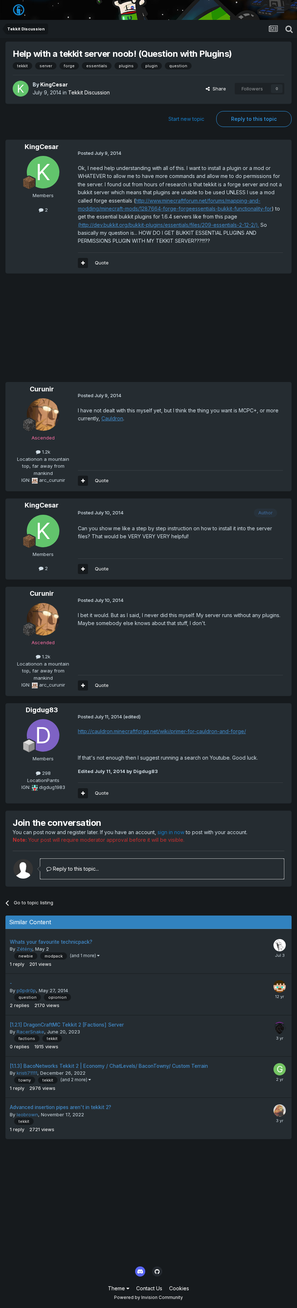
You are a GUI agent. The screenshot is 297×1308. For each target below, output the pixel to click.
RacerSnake (30, 1032)
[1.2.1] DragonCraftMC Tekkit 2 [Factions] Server (67, 1025)
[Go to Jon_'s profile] (279, 1110)
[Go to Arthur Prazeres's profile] (279, 945)
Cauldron (112, 418)
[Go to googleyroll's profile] (279, 1069)
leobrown (27, 1114)
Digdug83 (42, 710)
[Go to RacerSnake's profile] (279, 1028)
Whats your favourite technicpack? (51, 942)
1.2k (45, 452)
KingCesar (54, 84)
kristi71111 (27, 1073)
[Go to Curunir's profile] (43, 414)
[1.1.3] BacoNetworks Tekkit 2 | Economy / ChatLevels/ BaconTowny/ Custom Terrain (109, 1066)
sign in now (171, 832)
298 (46, 773)
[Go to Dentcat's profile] (279, 986)
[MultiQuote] (83, 263)
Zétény (24, 949)
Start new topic (186, 119)
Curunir (42, 389)
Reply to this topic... (75, 869)
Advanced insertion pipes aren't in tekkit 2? (60, 1107)
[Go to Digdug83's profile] (43, 735)
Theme (117, 1288)
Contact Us (149, 1288)
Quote (102, 263)
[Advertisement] (90, 331)
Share (218, 89)
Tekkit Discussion (89, 92)
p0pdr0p (26, 990)
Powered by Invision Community (148, 1297)
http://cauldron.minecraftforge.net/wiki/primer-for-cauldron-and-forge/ (162, 731)
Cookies (179, 1288)
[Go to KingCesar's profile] (21, 89)
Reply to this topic (254, 119)
